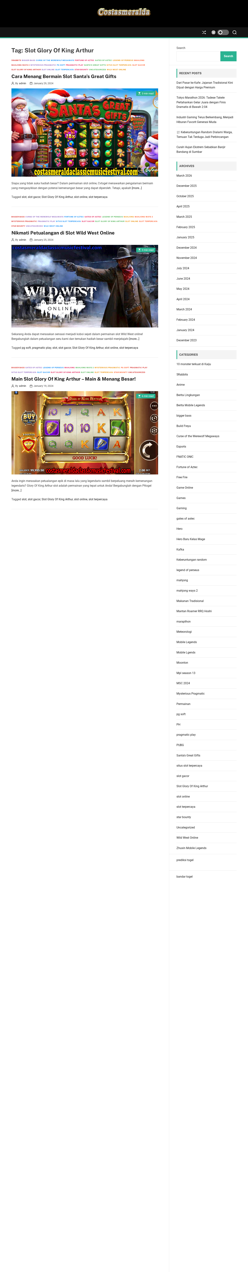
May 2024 (182, 289)
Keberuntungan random (191, 559)
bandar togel (184, 876)
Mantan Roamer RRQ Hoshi (194, 611)
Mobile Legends (186, 642)
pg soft (61, 65)
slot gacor (138, 65)
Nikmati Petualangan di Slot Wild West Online (63, 233)
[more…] (137, 188)
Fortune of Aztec (84, 60)
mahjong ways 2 (20, 65)
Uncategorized (97, 70)
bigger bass (28, 60)
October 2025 (185, 196)
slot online (48, 70)
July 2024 (182, 268)
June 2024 (183, 278)
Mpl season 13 (185, 673)
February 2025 (185, 227)
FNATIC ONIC (184, 456)
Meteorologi (184, 631)
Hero (179, 528)
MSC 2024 (183, 683)
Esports (181, 446)
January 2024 (185, 330)
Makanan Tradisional (190, 601)
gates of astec (103, 60)
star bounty (81, 70)
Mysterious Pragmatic (43, 65)
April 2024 (183, 299)
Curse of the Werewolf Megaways (55, 60)
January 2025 (185, 237)
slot (24, 197)
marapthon (183, 621)
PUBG (180, 745)
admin (22, 83)
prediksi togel (185, 860)
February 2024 (185, 319)
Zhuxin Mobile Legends (191, 848)
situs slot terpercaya (119, 65)
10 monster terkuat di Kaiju (193, 364)
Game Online (184, 487)
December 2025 (186, 186)
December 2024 (186, 247)
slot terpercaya (64, 70)
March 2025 (184, 216)
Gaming (181, 508)
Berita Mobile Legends (190, 405)
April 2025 (183, 206)
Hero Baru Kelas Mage (190, 539)
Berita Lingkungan (188, 395)
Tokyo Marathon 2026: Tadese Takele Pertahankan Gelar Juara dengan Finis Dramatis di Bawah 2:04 (201, 102)
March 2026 (184, 175)
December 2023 (186, 340)
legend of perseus (123, 60)
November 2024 (186, 258)
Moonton (182, 662)
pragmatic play (74, 65)
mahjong (139, 60)
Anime (180, 384)
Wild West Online (116, 70)
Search (180, 48)
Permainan (183, 704)
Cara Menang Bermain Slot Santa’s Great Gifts (63, 76)
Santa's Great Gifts (95, 65)
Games (181, 498)
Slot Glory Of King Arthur (26, 70)
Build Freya (183, 426)
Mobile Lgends (185, 652)
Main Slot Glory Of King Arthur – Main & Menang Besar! (73, 379)
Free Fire (181, 477)
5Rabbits (16, 60)
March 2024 (184, 309)
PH (178, 724)
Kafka (180, 549)
